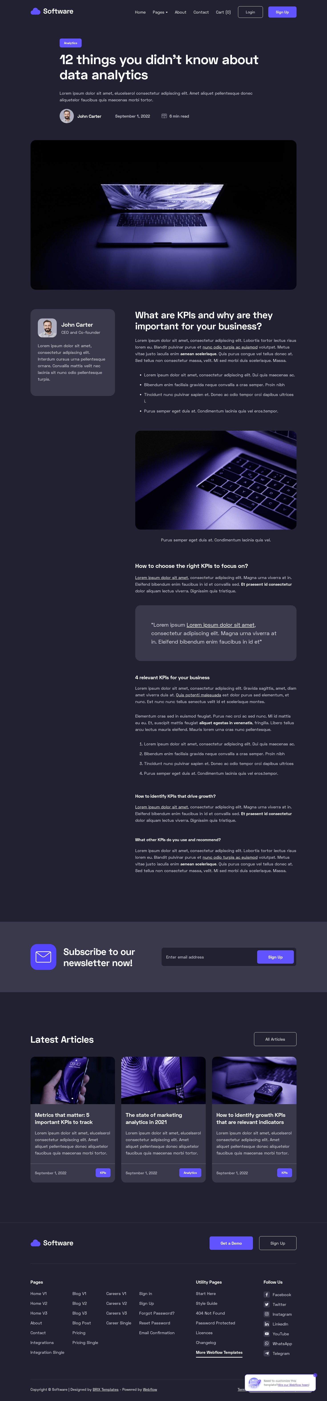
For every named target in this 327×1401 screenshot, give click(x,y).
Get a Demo (231, 1243)
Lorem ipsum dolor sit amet (161, 577)
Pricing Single (85, 1342)
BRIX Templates (106, 1389)
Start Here (206, 1293)
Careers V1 (116, 1293)
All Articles (275, 1039)
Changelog (206, 1342)
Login (250, 12)
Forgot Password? (156, 1313)
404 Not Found (210, 1313)
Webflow (150, 1389)
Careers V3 (116, 1313)
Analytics (70, 43)
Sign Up (282, 12)
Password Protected (215, 1322)
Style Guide (206, 1303)
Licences (204, 1332)
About (180, 12)
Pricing (79, 1332)
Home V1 (38, 1293)
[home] (51, 11)
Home (140, 12)
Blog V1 (79, 1293)
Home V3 (38, 1313)
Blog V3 (80, 1313)
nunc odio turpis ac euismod (230, 347)
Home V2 (38, 1303)
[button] (160, 12)
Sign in (145, 1293)
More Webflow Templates (219, 1352)
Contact (201, 12)
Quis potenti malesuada (198, 694)
